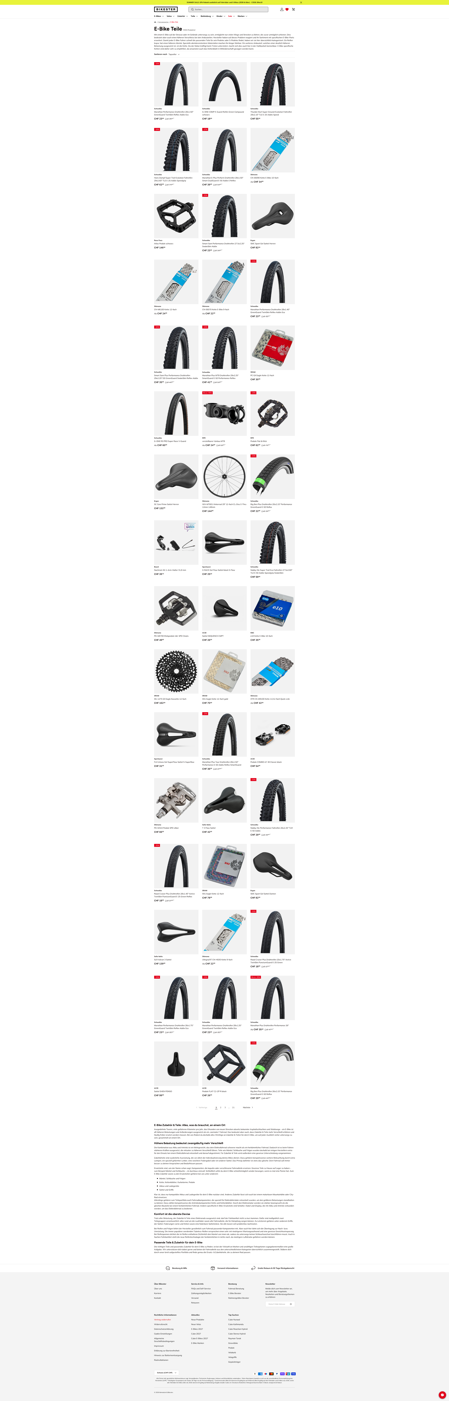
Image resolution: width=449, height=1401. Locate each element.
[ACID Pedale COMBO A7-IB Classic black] (273, 734)
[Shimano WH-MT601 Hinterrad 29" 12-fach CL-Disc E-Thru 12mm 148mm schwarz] (224, 476)
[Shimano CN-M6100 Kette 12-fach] (176, 282)
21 (233, 1107)
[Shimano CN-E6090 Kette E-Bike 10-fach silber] (273, 150)
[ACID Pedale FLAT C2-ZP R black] (224, 1063)
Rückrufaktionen (161, 1360)
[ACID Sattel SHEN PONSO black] (176, 1063)
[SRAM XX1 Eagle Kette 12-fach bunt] (224, 866)
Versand (194, 1298)
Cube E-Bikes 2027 (199, 1338)
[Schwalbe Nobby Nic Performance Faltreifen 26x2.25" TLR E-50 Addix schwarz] (273, 800)
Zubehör (181, 16)
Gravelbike (233, 1343)
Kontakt (157, 1298)
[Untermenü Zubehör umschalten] (187, 16)
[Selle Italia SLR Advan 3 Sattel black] (176, 932)
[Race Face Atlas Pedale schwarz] (176, 216)
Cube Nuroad (234, 1319)
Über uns (158, 1288)
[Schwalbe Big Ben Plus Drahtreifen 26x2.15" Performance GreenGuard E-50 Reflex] (273, 1063)
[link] (201, 1107)
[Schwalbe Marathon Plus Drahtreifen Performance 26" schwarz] (273, 998)
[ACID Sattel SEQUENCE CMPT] (224, 608)
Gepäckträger (234, 1362)
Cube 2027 (196, 1334)
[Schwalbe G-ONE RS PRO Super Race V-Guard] (176, 413)
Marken (241, 16)
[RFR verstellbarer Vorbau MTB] (224, 413)
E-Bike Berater (234, 1293)
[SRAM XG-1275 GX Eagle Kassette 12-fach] (176, 671)
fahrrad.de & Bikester (166, 1392)
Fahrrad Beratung (236, 1288)
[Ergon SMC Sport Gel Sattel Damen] (273, 866)
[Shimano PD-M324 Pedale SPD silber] (176, 800)
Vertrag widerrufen (162, 1319)
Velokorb (232, 1352)
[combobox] (228, 9)
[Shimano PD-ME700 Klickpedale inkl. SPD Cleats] (176, 608)
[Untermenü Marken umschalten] (246, 16)
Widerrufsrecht (160, 1324)
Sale (230, 16)
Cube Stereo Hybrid (237, 1334)
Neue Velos (196, 1324)
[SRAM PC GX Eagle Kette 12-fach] (273, 348)
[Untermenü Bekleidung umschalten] (212, 16)
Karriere (157, 1293)
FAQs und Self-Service (201, 1288)
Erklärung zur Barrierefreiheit (166, 1350)
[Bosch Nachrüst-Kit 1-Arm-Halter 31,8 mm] (176, 542)
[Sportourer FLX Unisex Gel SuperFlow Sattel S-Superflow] (176, 734)
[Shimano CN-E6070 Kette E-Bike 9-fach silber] (224, 282)
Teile (193, 16)
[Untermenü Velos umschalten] (173, 16)
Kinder (220, 16)
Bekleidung (206, 16)
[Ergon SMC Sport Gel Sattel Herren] (273, 216)
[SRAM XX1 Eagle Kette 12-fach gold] (224, 671)
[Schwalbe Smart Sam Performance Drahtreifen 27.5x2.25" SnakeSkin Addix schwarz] (224, 216)
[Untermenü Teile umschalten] (197, 16)
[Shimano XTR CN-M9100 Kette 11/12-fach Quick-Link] (273, 671)
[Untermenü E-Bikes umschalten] (163, 16)
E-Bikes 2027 (197, 1329)
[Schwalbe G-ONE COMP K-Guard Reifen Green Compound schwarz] (224, 84)
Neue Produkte (197, 1319)
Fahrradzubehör (163, 22)
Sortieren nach (160, 54)
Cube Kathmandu (236, 1324)
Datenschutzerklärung (163, 1329)
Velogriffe (232, 1357)
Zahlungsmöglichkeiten (201, 1293)
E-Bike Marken (197, 1343)
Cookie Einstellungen (163, 1334)
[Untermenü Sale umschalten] (234, 16)
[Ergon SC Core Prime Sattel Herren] (176, 476)
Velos (169, 16)
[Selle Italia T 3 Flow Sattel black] (224, 800)
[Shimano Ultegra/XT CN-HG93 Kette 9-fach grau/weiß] (224, 932)
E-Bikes (157, 16)
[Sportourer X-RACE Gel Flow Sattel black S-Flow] (224, 542)
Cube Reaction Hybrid (238, 1329)
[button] (287, 9)
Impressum (159, 1346)
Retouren (195, 1302)
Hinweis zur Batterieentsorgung (168, 1355)
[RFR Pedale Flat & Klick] (273, 413)
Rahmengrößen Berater (238, 1298)
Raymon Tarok (234, 1338)
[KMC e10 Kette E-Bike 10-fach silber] (273, 608)
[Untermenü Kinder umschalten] (224, 16)
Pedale (231, 1348)
